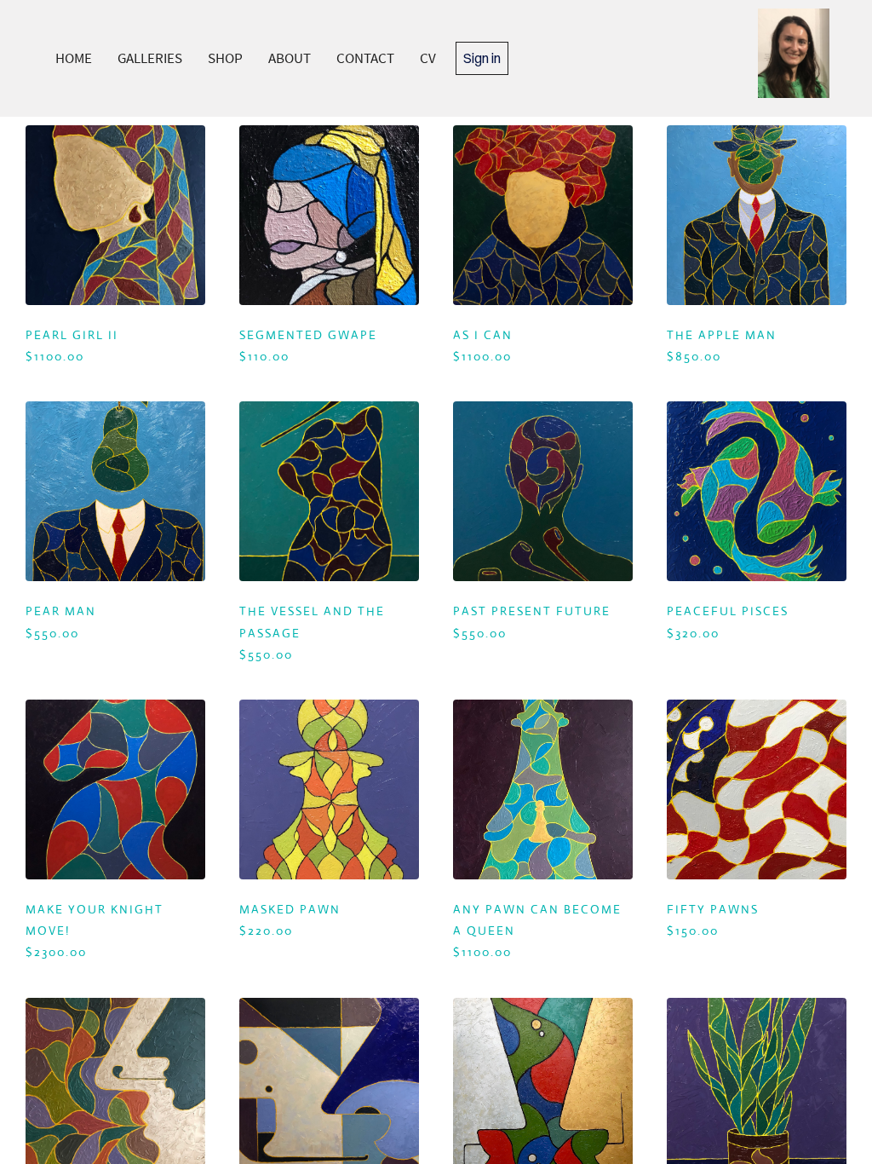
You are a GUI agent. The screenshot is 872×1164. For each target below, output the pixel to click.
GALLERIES (150, 58)
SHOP (225, 58)
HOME (73, 58)
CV (428, 58)
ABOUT (289, 58)
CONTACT (365, 58)
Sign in (482, 57)
